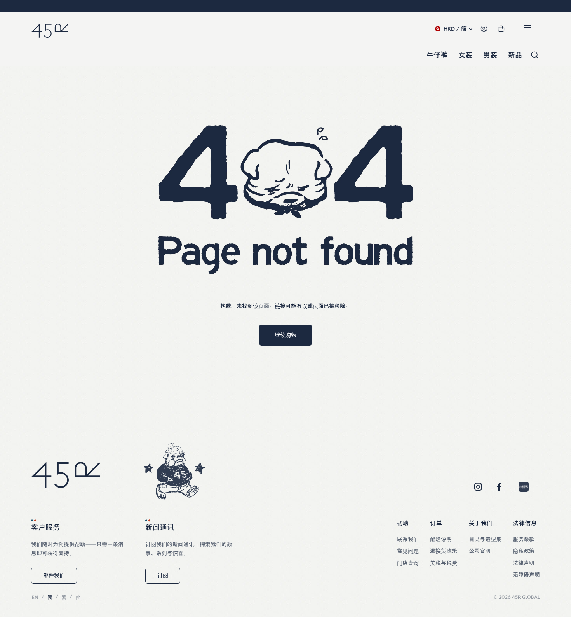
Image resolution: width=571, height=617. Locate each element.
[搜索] (534, 55)
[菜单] (528, 29)
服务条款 (523, 539)
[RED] (523, 487)
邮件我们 (54, 575)
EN (35, 597)
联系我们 (408, 539)
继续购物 (285, 335)
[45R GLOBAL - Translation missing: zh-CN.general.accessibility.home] (50, 29)
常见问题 (408, 551)
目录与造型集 (485, 539)
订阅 (162, 575)
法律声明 (523, 563)
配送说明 (441, 539)
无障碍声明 (526, 574)
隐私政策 (523, 551)
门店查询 (408, 563)
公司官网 (480, 551)
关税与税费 (443, 563)
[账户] (484, 29)
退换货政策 (443, 551)
